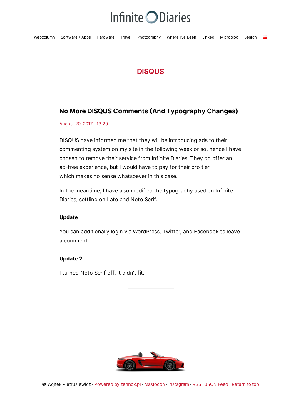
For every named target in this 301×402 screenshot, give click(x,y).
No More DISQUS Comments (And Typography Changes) (148, 111)
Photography (149, 37)
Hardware (106, 37)
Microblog (229, 37)
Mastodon (154, 384)
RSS (197, 384)
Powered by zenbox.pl (117, 384)
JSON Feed (216, 384)
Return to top (245, 384)
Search (250, 37)
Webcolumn (44, 37)
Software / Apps (76, 37)
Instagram (178, 384)
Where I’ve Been (181, 37)
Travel (126, 37)
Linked (208, 37)
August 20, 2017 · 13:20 (83, 124)
